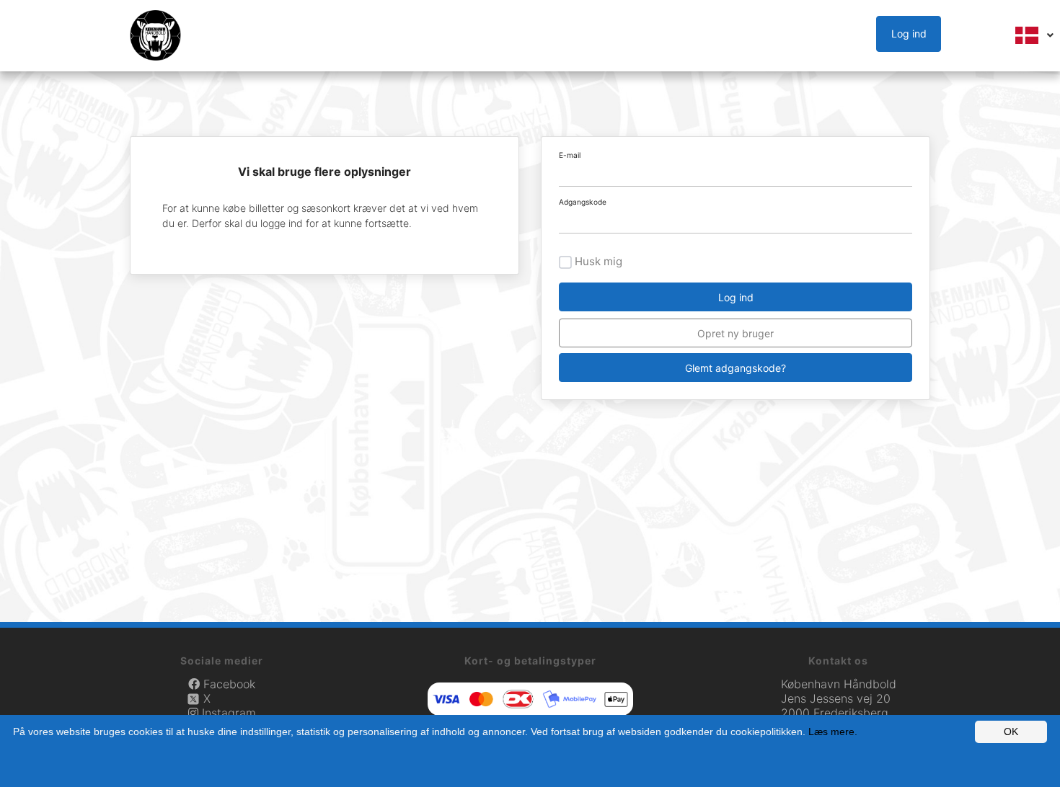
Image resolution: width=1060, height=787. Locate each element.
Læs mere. (832, 731)
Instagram (227, 713)
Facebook (227, 684)
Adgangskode (582, 201)
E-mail (569, 155)
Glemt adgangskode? (735, 368)
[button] (912, 34)
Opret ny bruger (735, 333)
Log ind (909, 33)
